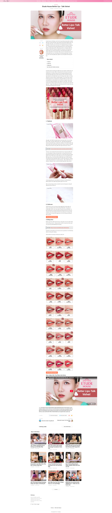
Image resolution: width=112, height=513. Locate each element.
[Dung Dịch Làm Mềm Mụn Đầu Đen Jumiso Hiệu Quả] (38, 457)
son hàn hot (51, 410)
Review (56, 4)
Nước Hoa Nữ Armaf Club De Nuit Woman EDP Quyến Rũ (73, 446)
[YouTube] (108, 1)
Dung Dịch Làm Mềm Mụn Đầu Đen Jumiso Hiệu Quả (38, 464)
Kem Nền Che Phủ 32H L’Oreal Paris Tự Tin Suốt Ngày (56, 483)
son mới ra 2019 (44, 411)
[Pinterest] (40, 45)
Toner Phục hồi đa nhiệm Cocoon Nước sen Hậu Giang (41, 57)
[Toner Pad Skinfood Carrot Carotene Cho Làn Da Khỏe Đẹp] (56, 457)
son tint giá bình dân (61, 411)
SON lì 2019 (66, 410)
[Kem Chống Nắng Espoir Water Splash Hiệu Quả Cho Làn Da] (73, 457)
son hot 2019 (61, 410)
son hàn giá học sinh (45, 410)
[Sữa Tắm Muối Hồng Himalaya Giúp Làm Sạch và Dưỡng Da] (38, 475)
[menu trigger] (2, 1)
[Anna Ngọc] (7, 1)
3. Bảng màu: (49, 65)
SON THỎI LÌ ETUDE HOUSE (52, 411)
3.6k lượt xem (37, 448)
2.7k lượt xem (55, 449)
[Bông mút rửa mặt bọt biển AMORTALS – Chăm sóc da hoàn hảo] (73, 475)
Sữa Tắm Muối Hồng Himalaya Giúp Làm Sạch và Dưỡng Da (38, 483)
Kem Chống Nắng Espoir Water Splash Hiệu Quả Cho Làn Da (73, 465)
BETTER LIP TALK (44, 407)
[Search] (110, 1)
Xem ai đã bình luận (67, 426)
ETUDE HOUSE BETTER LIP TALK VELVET (61, 407)
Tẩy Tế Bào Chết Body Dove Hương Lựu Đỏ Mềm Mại (38, 446)
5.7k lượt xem (56, 8)
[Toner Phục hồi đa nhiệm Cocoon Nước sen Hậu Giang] (41, 52)
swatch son (68, 411)
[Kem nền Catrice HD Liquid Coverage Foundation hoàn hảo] (56, 439)
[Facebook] (40, 43)
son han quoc (56, 410)
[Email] (43, 45)
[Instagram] (107, 1)
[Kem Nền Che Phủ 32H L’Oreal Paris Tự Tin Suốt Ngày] (56, 475)
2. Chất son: (49, 63)
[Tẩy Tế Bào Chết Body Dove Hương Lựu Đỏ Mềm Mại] (38, 439)
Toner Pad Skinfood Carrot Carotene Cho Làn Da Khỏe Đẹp (55, 465)
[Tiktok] (109, 1)
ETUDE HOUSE (51, 407)
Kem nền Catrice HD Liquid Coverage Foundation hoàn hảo (55, 447)
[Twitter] (43, 43)
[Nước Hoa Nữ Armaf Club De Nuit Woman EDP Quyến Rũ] (73, 439)
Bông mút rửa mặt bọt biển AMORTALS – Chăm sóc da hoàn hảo (72, 484)
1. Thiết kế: (49, 61)
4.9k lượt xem (72, 486)
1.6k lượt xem (72, 448)
